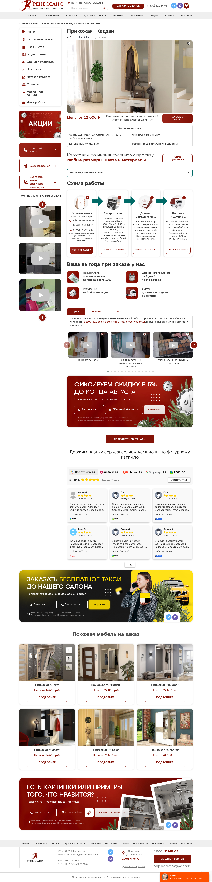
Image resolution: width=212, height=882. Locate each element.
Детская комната (39, 77)
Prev (42, 204)
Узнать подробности (177, 158)
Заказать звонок (128, 6)
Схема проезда (131, 859)
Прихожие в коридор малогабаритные (75, 24)
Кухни (31, 31)
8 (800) (166, 851)
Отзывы (169, 16)
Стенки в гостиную (40, 62)
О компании (51, 16)
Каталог (70, 16)
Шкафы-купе (35, 47)
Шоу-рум (118, 16)
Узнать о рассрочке (146, 250)
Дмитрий (168, 529)
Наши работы (36, 102)
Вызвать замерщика (114, 250)
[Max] (180, 6)
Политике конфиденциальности (91, 420)
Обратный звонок (172, 859)
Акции (154, 16)
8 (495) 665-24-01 (156, 2)
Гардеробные (36, 54)
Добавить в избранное (133, 867)
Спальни (33, 84)
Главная (31, 16)
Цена (76, 311)
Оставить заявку (81, 250)
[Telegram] (174, 6)
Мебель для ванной (35, 93)
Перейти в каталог (178, 250)
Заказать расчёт (177, 118)
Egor (165, 492)
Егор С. (82, 529)
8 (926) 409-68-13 (156, 9)
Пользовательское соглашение (123, 877)
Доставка (96, 311)
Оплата (117, 311)
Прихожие (40, 24)
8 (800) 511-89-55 (156, 6)
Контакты (186, 16)
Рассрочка (137, 16)
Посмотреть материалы (130, 439)
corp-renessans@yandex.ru (172, 866)
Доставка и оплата (95, 16)
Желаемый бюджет (124, 409)
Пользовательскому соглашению (119, 420)
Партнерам (158, 844)
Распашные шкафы (40, 39)
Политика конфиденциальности (88, 877)
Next (42, 317)
